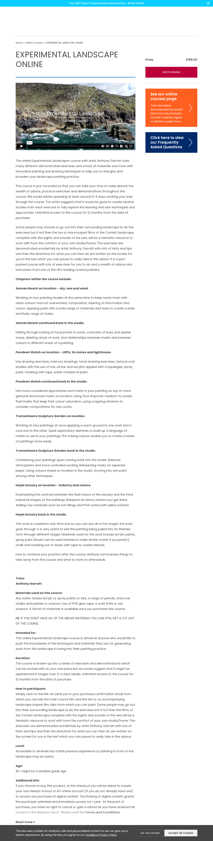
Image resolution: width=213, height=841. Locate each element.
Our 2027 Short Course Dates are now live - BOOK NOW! (106, 3)
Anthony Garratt (29, 584)
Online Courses (34, 42)
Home (19, 42)
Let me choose (150, 833)
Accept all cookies (180, 833)
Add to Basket (171, 72)
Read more (24, 822)
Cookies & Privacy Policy (101, 835)
